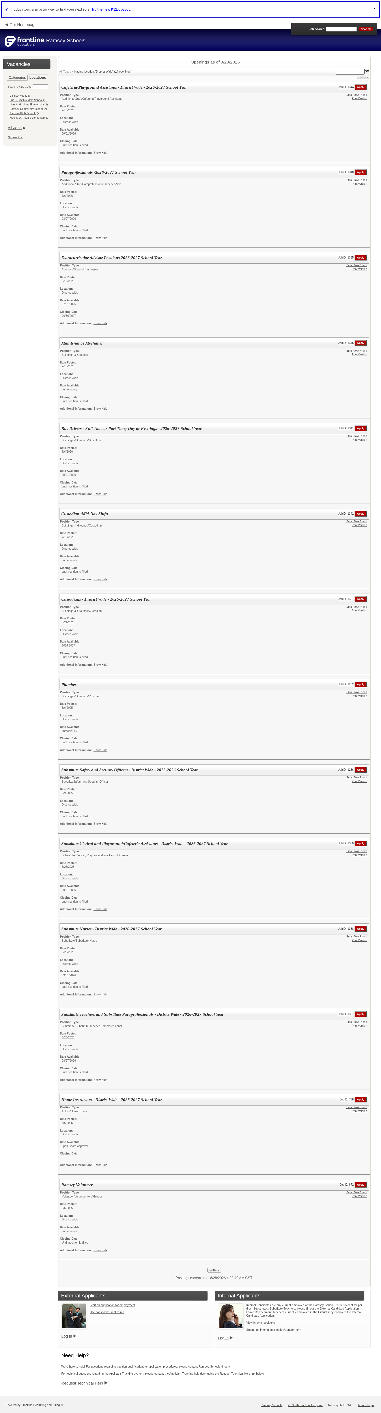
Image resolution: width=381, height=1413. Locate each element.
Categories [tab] (17, 77)
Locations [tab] (37, 77)
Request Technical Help (82, 1383)
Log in (66, 1336)
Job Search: (317, 29)
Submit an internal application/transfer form (273, 1329)
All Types (65, 71)
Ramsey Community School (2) (28, 109)
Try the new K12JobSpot (111, 9)
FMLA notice (15, 137)
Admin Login (366, 1405)
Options (362, 77)
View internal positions (260, 1322)
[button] (375, 9)
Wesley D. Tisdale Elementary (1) (29, 117)
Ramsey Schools (271, 1405)
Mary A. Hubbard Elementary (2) (28, 104)
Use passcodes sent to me (107, 1312)
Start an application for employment (112, 1305)
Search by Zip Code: (20, 86)
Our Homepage (23, 24)
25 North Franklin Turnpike (305, 1405)
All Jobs (15, 128)
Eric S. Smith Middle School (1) (28, 100)
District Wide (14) (19, 95)
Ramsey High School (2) (24, 113)
